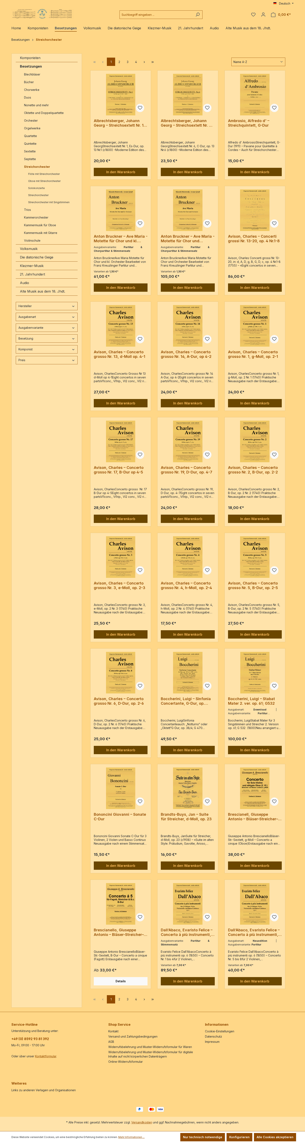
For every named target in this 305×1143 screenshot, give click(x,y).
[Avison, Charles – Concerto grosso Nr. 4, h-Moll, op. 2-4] (188, 557)
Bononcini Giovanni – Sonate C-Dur (120, 816)
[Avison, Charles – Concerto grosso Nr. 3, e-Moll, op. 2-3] (121, 557)
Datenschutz (213, 1036)
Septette (30, 159)
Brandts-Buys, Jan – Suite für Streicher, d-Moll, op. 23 (186, 816)
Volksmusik (29, 249)
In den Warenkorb (120, 172)
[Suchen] (198, 14)
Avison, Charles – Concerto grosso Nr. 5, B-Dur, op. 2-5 (253, 585)
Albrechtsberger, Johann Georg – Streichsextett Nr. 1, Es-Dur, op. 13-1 (119, 123)
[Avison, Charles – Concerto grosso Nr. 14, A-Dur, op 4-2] (188, 326)
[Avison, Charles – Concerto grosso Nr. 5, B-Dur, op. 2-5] (255, 557)
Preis (21, 360)
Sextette (30, 151)
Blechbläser (32, 74)
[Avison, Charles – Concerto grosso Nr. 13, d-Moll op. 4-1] (121, 326)
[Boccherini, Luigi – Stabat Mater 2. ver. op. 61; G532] (255, 672)
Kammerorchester (36, 217)
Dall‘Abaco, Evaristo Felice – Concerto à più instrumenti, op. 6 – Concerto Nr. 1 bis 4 (186, 932)
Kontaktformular (45, 1056)
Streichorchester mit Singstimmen (49, 202)
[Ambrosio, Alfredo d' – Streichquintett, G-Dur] (255, 94)
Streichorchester (37, 166)
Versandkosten (141, 1122)
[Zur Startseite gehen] (42, 14)
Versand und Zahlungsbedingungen (132, 1036)
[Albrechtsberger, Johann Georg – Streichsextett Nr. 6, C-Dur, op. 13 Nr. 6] (188, 94)
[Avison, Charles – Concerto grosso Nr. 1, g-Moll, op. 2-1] (255, 326)
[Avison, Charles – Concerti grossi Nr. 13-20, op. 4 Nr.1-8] (255, 210)
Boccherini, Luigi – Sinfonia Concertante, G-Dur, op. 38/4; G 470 (186, 701)
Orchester (31, 120)
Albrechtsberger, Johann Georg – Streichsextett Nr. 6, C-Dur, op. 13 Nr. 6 (186, 123)
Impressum (212, 1041)
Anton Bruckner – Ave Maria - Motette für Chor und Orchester (188, 238)
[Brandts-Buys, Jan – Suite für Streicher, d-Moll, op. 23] (188, 788)
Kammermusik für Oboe (40, 225)
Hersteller (25, 306)
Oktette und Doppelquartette (44, 113)
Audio (24, 283)
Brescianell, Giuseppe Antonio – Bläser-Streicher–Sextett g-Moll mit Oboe (253, 816)
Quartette (30, 136)
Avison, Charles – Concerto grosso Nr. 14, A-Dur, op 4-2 (186, 354)
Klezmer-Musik (32, 266)
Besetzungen (31, 66)
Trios (27, 209)
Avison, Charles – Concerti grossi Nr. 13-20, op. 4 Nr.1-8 (254, 238)
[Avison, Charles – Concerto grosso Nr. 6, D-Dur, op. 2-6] (121, 672)
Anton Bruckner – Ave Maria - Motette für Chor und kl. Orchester (121, 238)
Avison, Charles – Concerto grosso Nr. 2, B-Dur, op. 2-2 (253, 469)
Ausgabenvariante (30, 327)
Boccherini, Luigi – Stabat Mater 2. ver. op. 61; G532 (251, 701)
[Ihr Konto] (263, 14)
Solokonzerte (36, 188)
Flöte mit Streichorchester (44, 173)
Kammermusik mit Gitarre (41, 233)
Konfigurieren (239, 1137)
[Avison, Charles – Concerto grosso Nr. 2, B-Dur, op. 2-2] (255, 441)
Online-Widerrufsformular (125, 1061)
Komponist (25, 349)
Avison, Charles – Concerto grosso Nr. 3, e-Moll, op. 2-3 (119, 585)
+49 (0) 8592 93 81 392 (30, 1039)
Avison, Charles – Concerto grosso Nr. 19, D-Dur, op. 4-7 (186, 469)
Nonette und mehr (36, 105)
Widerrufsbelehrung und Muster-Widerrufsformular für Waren (150, 1047)
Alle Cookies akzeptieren (275, 1137)
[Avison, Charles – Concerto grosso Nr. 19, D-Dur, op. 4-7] (188, 441)
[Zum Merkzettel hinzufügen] (140, 108)
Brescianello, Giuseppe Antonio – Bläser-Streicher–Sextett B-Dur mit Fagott (119, 932)
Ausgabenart (27, 317)
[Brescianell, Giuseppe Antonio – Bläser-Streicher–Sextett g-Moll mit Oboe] (255, 788)
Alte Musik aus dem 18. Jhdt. (42, 291)
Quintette (30, 143)
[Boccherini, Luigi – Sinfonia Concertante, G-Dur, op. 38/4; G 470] (188, 672)
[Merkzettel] (253, 14)
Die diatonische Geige (36, 257)
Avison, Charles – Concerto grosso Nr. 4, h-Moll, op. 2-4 (186, 585)
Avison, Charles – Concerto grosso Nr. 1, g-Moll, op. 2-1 (253, 354)
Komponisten (30, 58)
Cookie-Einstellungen (219, 1031)
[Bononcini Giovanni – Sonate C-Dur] (121, 788)
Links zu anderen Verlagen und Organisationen (43, 1090)
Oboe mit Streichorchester (44, 181)
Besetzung (25, 338)
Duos (27, 97)
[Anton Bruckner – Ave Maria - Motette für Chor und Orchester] (188, 210)
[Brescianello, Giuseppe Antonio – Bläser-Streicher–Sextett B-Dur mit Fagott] (121, 904)
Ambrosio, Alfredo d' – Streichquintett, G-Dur (248, 123)
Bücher (29, 82)
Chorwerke (31, 89)
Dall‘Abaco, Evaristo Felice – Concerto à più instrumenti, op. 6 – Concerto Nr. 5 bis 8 (254, 932)
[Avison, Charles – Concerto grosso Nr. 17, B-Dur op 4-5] (121, 441)
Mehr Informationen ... (131, 1137)
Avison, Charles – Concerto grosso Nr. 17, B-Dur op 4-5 (119, 469)
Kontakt (113, 1031)
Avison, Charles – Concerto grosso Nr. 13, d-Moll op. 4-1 (119, 354)
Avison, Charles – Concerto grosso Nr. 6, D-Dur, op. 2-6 (119, 701)
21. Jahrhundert (32, 274)
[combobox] (156, 14)
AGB (111, 1041)
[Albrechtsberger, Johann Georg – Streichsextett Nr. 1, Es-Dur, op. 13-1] (121, 94)
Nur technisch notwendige (202, 1137)
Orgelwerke (32, 128)
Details (121, 981)
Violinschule (32, 240)
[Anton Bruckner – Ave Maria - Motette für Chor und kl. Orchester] (121, 210)
